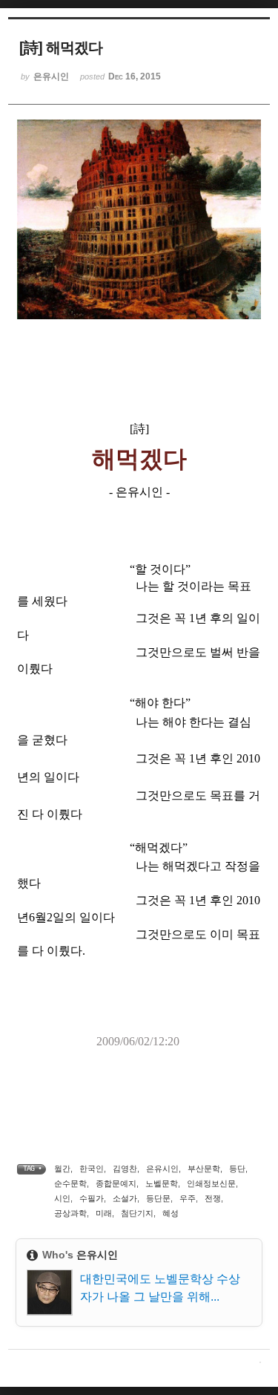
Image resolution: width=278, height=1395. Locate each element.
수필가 (91, 1198)
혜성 (170, 1213)
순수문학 (70, 1183)
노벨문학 (161, 1183)
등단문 (158, 1198)
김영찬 (125, 1168)
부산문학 (204, 1168)
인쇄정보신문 (211, 1183)
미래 (104, 1213)
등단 (237, 1168)
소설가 (125, 1198)
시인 (62, 1198)
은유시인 (162, 1168)
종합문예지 (116, 1183)
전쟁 (213, 1198)
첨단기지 (137, 1213)
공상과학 (70, 1213)
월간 (62, 1168)
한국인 (91, 1168)
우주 (187, 1198)
